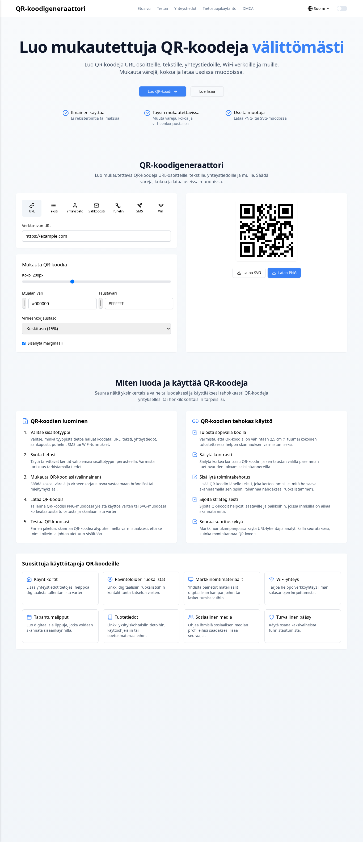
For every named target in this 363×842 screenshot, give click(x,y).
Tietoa (162, 8)
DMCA (248, 8)
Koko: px (32, 275)
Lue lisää (207, 91)
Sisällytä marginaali (45, 343)
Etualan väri (32, 293)
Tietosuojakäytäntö (219, 8)
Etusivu (144, 8)
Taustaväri (108, 293)
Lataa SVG (252, 272)
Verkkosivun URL (36, 225)
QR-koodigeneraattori (51, 8)
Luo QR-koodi (159, 91)
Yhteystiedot (185, 8)
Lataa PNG (287, 272)
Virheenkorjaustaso (39, 318)
